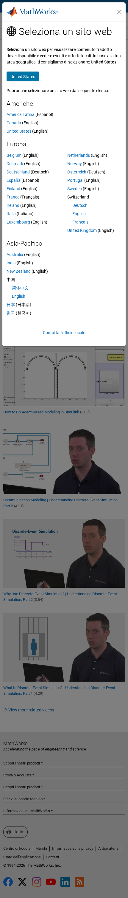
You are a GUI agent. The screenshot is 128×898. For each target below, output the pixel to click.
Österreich (76, 172)
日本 (11, 304)
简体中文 (20, 288)
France (13, 197)
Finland (13, 188)
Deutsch (80, 205)
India (11, 262)
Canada (14, 122)
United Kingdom (82, 230)
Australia (15, 254)
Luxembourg (18, 222)
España (14, 180)
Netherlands (78, 155)
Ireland (13, 205)
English (79, 213)
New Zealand (19, 271)
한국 (11, 313)
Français (80, 222)
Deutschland (18, 172)
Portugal (75, 180)
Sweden (74, 188)
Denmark (15, 163)
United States (19, 131)
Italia (11, 213)
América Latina (21, 114)
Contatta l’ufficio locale (64, 332)
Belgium (14, 155)
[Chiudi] (119, 12)
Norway (74, 163)
